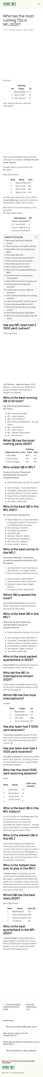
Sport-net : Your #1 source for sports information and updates (18, 1062)
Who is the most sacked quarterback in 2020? (21, 271)
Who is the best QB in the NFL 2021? (20, 258)
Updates (30, 30)
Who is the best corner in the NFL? (19, 261)
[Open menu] (38, 4)
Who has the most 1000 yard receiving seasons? (22, 297)
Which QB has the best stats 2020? (21, 313)
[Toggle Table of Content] (35, 237)
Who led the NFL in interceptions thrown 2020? (20, 276)
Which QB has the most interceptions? (21, 281)
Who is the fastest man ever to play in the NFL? (21, 308)
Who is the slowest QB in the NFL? (20, 304)
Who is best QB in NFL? (15, 255)
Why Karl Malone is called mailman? (21, 1050)
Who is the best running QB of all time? (21, 246)
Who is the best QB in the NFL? (18, 267)
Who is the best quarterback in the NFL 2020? (22, 317)
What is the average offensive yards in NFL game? (12, 1006)
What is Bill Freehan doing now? (31, 1006)
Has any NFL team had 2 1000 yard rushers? (19, 242)
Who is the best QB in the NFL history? (22, 301)
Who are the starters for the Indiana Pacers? (15, 1034)
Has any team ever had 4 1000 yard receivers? (20, 291)
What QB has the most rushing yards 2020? (20, 250)
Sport (25, 30)
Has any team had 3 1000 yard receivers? (18, 285)
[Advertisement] (21, 55)
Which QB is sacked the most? (17, 264)
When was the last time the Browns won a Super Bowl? (21, 1043)
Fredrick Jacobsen (16, 30)
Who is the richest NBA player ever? (21, 1027)
